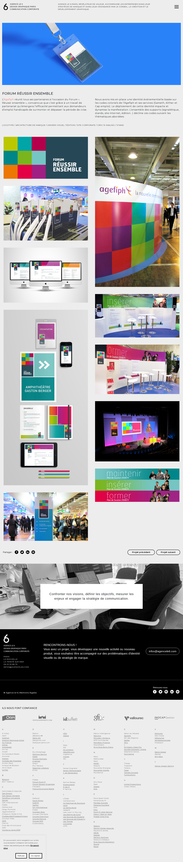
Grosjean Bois (39, 812)
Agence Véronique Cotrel (13, 740)
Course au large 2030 (11, 830)
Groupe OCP (38, 821)
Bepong (5, 779)
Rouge (96, 844)
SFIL (126, 743)
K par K (66, 787)
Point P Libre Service (103, 812)
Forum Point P (39, 782)
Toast (126, 770)
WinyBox (159, 757)
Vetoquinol (159, 738)
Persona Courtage (101, 805)
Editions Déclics (40, 754)
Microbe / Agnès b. (102, 738)
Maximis (97, 736)
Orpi (95, 789)
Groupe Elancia (39, 819)
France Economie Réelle (43, 789)
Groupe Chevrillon (41, 817)
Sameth (127, 736)
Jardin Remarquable (72, 771)
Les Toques (68, 821)
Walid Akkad (160, 752)
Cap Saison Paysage (11, 796)
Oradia (96, 787)
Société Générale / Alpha (135, 749)
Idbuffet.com (68, 752)
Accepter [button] (35, 856)
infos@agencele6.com (16, 667)
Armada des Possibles (11, 761)
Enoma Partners (40, 759)
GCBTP (36, 803)
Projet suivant (168, 552)
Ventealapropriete (162, 740)
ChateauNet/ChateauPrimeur (15, 816)
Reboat (97, 835)
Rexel (96, 847)
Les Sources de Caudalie (73, 817)
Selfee (127, 740)
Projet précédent (141, 552)
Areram (5, 759)
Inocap (66, 757)
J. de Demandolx (70, 773)
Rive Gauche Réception (104, 842)
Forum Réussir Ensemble (44, 784)
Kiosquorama (69, 785)
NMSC (96, 763)
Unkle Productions (132, 784)
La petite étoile (69, 808)
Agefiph (9, 99)
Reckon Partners (101, 837)
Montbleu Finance (102, 743)
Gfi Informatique (40, 807)
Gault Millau (38, 801)
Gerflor (36, 805)
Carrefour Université (11, 798)
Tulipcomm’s (129, 775)
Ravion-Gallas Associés (104, 828)
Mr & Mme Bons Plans (103, 747)
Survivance (129, 754)
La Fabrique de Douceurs (74, 803)
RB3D (96, 833)
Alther (5, 745)
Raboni (97, 826)
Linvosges (67, 824)
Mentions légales (28, 693)
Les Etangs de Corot (72, 815)
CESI (4, 821)
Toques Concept (131, 773)
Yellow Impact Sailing (164, 766)
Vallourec (159, 733)
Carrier (5, 800)
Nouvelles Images (101, 770)
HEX (65, 733)
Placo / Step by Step (103, 814)
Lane (65, 805)
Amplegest (7, 747)
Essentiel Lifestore (41, 768)
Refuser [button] (21, 856)
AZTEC (5, 770)
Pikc (96, 810)
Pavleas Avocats (101, 803)
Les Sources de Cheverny (74, 819)
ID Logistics (68, 750)
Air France (6, 743)
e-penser (36, 761)
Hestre (66, 736)
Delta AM (37, 738)
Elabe (35, 757)
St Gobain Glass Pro (133, 747)
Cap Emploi (7, 793)
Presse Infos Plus (101, 817)
